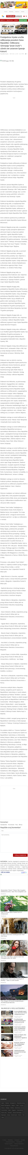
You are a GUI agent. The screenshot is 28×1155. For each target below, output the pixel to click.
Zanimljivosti (20, 1110)
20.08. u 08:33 (18, 1048)
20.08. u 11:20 (18, 1040)
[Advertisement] (14, 113)
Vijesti (2, 20)
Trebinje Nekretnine (19, 1143)
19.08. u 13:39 (18, 1056)
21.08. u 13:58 (18, 1033)
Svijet (17, 1105)
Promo (19, 1115)
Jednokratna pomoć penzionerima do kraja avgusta (20, 1052)
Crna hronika (4, 1110)
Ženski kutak (14, 1115)
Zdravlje (10, 1112)
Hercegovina (13, 1103)
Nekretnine (23, 20)
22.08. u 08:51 (18, 1017)
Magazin (14, 1110)
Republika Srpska (4, 54)
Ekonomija (17, 1107)
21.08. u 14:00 (18, 1025)
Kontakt (22, 11)
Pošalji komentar (20, 855)
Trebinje (7, 1103)
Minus (20, 824)
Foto (23, 1115)
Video (2, 1117)
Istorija (8, 1115)
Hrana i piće (3, 1112)
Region (13, 1105)
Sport (16, 20)
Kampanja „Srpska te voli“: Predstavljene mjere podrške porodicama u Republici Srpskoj (20, 1045)
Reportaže (3, 1115)
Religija (7, 1107)
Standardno (3, 824)
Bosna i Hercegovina (5, 1105)
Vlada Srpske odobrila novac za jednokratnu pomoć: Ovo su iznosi (19, 1028)
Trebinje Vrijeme (8, 1143)
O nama (5, 11)
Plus (16, 824)
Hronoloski (11, 824)
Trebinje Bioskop (14, 1145)
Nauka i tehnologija (17, 1112)
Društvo (9, 20)
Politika (12, 1107)
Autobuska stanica (10, 1141)
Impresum (17, 11)
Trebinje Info (19, 1141)
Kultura (3, 1107)
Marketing (11, 11)
